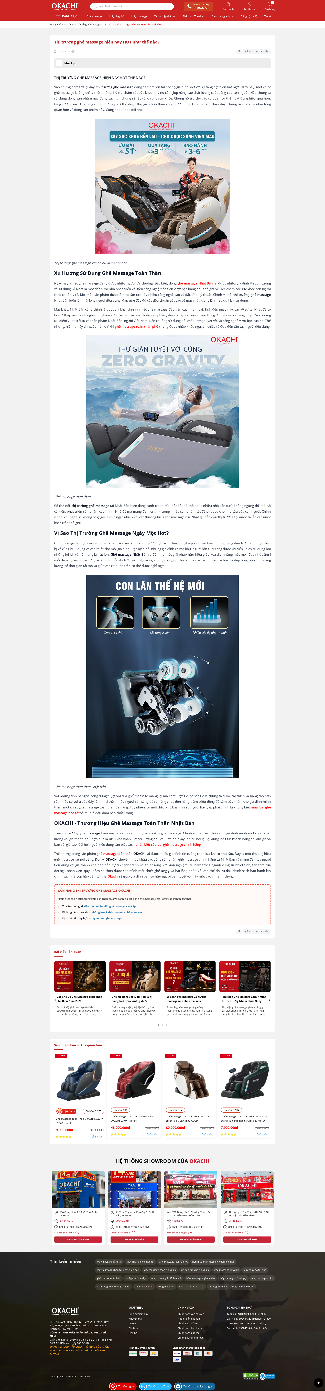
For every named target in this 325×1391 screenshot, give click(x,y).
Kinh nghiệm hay (138, 1314)
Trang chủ (55, 24)
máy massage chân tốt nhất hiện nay (118, 1270)
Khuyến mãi (135, 1318)
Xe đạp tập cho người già (195, 1270)
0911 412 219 (241, 1323)
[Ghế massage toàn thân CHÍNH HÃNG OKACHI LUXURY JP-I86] (135, 1080)
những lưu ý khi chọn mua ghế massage (116, 912)
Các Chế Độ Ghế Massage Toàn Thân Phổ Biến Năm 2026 (79, 999)
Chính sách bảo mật (189, 1332)
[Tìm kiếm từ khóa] (95, 6)
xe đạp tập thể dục (136, 1278)
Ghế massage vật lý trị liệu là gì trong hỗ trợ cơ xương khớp (132, 999)
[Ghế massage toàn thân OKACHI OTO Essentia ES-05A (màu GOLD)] (190, 1080)
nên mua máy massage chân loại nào (213, 1261)
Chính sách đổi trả (188, 1323)
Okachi (133, 1323)
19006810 (244, 1328)
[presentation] (55, 1000)
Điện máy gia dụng (222, 16)
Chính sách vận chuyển (191, 1314)
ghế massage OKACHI (226, 1270)
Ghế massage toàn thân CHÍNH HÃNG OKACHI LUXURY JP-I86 (132, 1118)
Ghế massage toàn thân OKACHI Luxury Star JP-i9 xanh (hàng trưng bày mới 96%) (244, 1118)
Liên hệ (133, 1332)
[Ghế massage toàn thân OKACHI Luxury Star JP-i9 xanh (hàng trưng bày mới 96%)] (245, 1080)
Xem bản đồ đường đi (64, 1232)
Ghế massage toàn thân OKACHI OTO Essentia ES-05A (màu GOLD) (187, 1118)
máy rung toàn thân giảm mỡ (113, 1286)
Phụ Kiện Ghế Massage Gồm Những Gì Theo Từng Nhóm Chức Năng (244, 999)
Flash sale (134, 1328)
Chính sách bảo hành (190, 1328)
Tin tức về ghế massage (87, 24)
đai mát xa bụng (144, 1286)
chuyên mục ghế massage (105, 918)
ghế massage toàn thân (115, 853)
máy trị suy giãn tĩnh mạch (166, 1278)
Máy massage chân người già (160, 1270)
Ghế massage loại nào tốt (173, 1261)
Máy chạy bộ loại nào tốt (140, 1261)
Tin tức (268, 16)
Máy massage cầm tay (109, 1261)
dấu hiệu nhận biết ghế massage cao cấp (110, 906)
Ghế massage (94, 16)
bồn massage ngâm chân (200, 1278)
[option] (78, 1208)
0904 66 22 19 (247, 1318)
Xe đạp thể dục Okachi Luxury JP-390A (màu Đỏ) (34, 1384)
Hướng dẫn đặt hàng (189, 1318)
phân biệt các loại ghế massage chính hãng (168, 844)
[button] (158, 1025)
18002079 (243, 1314)
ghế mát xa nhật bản (109, 1278)
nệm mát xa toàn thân (191, 1286)
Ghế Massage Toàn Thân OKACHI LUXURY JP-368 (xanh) (79, 1121)
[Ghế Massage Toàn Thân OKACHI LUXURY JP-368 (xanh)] (80, 1080)
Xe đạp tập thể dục (165, 16)
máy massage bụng (243, 1286)
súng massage (166, 1286)
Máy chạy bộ (116, 16)
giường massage (218, 1286)
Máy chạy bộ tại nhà (254, 1270)
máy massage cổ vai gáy (233, 1278)
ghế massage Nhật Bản (195, 283)
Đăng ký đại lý (249, 16)
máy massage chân (262, 1278)
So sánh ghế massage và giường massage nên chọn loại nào (186, 999)
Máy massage (139, 16)
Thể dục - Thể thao (193, 16)
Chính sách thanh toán (191, 1337)
